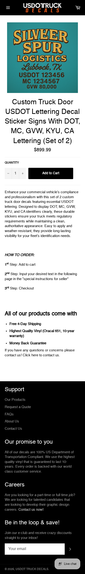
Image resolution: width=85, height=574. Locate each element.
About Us (12, 421)
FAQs (9, 414)
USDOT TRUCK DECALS (32, 569)
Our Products (15, 399)
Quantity (12, 162)
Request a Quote (18, 407)
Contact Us (13, 428)
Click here (30, 355)
